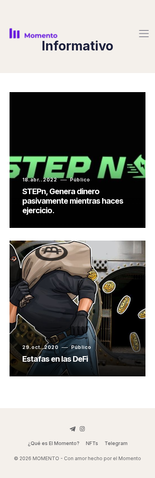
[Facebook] (73, 429)
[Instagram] (82, 429)
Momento (129, 458)
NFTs (92, 443)
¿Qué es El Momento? (53, 443)
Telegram (116, 443)
